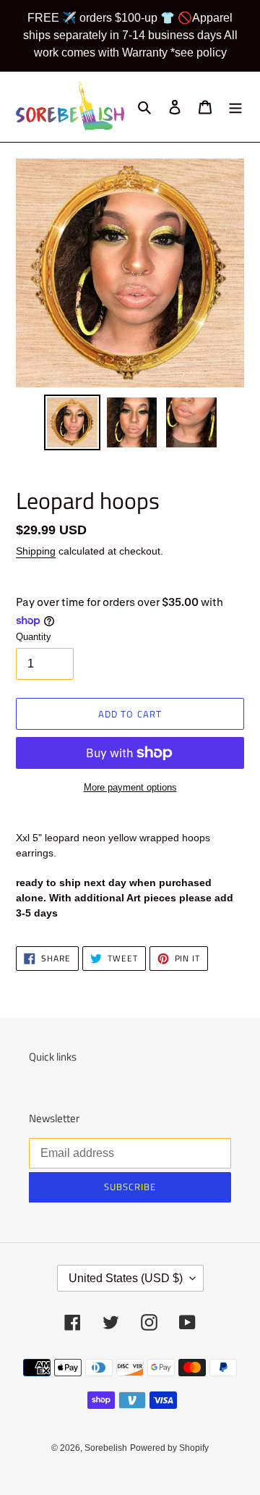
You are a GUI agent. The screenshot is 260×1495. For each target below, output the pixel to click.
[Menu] (235, 106)
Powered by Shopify (169, 1448)
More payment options (130, 787)
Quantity (33, 636)
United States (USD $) (126, 1278)
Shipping (36, 551)
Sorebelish (105, 1448)
